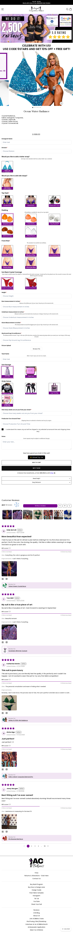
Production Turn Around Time (11, 419)
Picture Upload (6, 345)
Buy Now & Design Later (36, 887)
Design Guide (36, 890)
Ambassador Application (36, 927)
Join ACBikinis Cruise (36, 919)
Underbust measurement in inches (13, 312)
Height (5, 292)
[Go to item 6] (58, 514)
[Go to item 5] (48, 514)
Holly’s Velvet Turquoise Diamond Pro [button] (21, 777)
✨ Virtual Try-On (36, 457)
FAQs (36, 873)
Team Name (5, 354)
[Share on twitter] (6, 579)
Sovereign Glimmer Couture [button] (18, 651)
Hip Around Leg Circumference (11, 333)
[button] (9, 568)
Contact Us (36, 879)
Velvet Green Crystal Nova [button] (17, 586)
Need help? (36, 478)
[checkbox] (13, 219)
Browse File (36, 349)
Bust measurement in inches (11, 301)
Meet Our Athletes (36, 930)
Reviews (36, 910)
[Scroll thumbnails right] (69, 514)
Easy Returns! (36, 482)
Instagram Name (7, 139)
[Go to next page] (48, 846)
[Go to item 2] (17, 514)
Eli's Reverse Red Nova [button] (16, 839)
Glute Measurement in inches (11, 323)
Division (5, 148)
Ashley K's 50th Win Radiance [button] (18, 720)
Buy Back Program (36, 884)
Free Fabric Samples (36, 893)
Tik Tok (36, 899)
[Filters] (65, 506)
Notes (3, 436)
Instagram (36, 896)
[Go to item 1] (7, 514)
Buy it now (36, 468)
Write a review (40, 506)
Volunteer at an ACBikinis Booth (36, 924)
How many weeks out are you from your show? (16, 410)
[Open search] (60, 506)
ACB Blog (36, 913)
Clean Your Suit (36, 904)
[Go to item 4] (38, 514)
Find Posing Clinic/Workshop (36, 921)
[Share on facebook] (3, 579)
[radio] (13, 166)
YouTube (36, 901)
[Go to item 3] (27, 514)
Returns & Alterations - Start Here (36, 876)
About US (36, 916)
